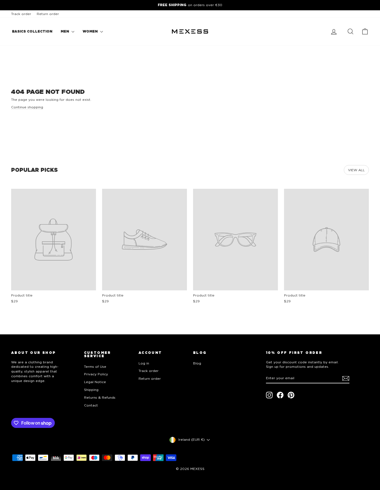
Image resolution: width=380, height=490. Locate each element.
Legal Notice (95, 382)
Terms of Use (95, 366)
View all (356, 170)
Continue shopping (27, 107)
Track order (21, 14)
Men (65, 31)
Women (91, 31)
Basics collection (32, 31)
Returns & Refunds (99, 397)
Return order (48, 14)
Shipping (91, 390)
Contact (91, 405)
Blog (197, 363)
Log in (144, 363)
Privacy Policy (96, 374)
